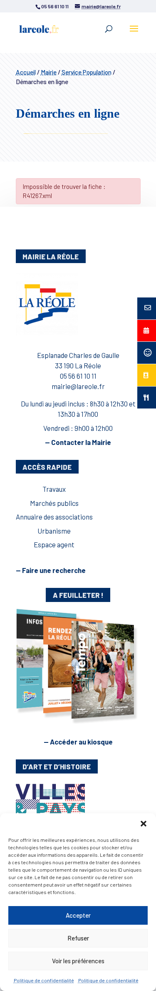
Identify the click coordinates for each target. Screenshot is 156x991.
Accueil (26, 72)
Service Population (86, 72)
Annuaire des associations (54, 516)
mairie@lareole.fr (78, 386)
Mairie (49, 72)
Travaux (54, 489)
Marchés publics (54, 503)
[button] (143, 823)
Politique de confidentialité (44, 980)
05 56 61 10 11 (78, 376)
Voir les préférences (78, 960)
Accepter (78, 915)
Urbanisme (54, 531)
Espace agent (54, 544)
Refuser (78, 938)
